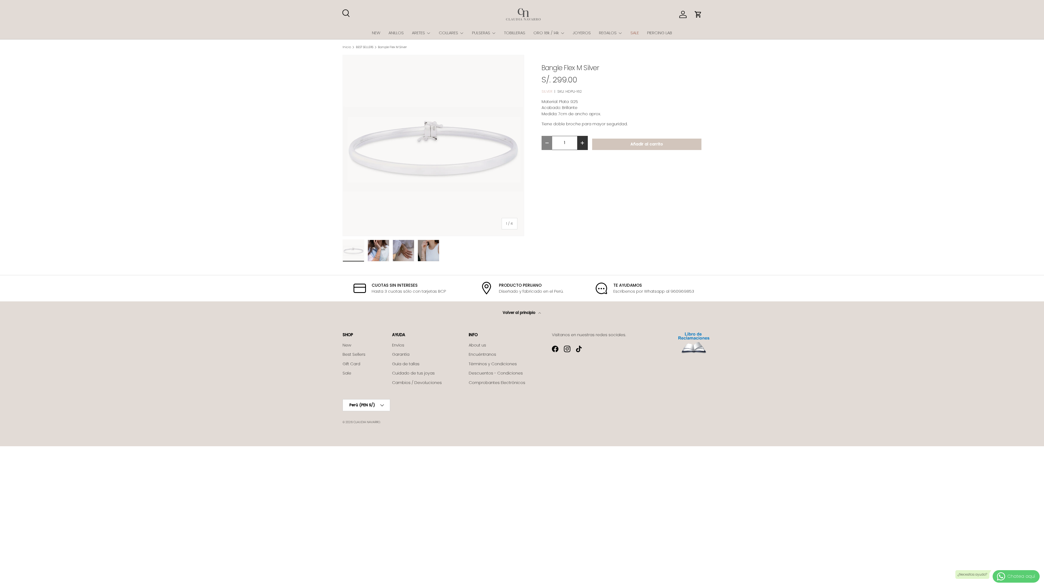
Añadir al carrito (646, 144)
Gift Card (351, 364)
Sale (347, 373)
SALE (634, 33)
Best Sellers (354, 354)
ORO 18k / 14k (546, 33)
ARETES (418, 33)
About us (477, 345)
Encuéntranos (482, 354)
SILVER (547, 91)
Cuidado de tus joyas (413, 373)
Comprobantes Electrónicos (497, 382)
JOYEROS (582, 33)
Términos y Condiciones (493, 364)
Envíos (398, 345)
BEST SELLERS (364, 47)
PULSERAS (481, 33)
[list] (433, 145)
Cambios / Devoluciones (417, 382)
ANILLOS (396, 33)
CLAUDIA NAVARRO (366, 422)
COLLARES (448, 33)
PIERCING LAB (659, 33)
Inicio (347, 47)
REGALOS (608, 33)
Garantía (400, 354)
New (347, 345)
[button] (698, 14)
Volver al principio (519, 312)
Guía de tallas (406, 364)
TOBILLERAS (514, 33)
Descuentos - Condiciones (496, 373)
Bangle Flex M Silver (392, 47)
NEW (376, 33)
